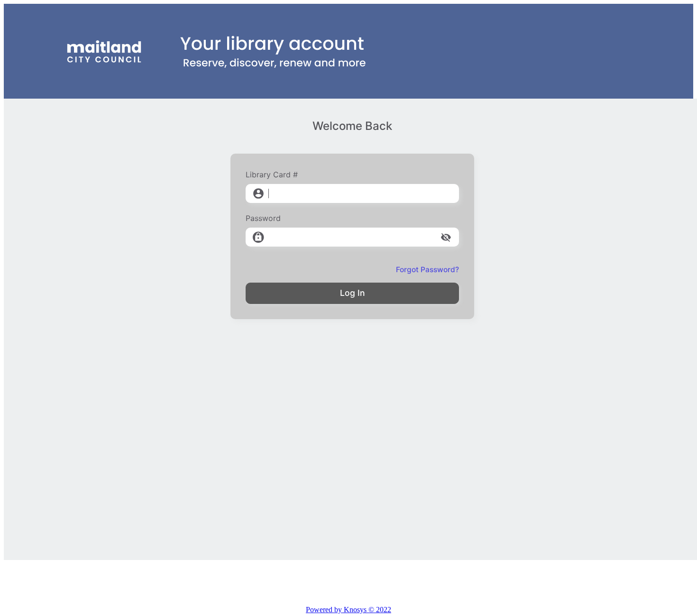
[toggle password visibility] (446, 237)
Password (263, 218)
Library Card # (272, 174)
